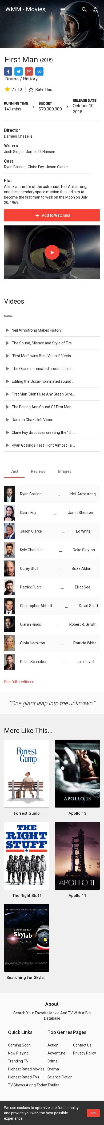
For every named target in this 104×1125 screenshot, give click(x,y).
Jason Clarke (57, 167)
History (30, 78)
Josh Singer (14, 152)
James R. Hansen (40, 152)
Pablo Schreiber (33, 662)
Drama (12, 78)
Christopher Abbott (36, 606)
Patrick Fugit (30, 587)
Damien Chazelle (18, 136)
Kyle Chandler (31, 550)
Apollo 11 (77, 895)
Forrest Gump (27, 813)
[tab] (14, 471)
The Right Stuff (26, 895)
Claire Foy (36, 167)
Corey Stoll (29, 568)
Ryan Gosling (15, 167)
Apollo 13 (77, 813)
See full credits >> (19, 682)
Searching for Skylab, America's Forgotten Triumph (26, 977)
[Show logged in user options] (95, 9)
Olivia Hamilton (32, 643)
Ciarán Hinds (30, 624)
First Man (22, 59)
